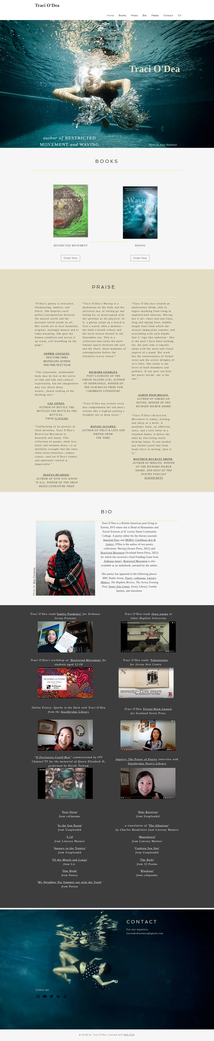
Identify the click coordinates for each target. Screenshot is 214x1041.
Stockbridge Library (75, 711)
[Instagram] (38, 996)
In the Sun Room (70, 825)
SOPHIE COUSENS (56, 353)
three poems (159, 613)
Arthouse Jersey (113, 561)
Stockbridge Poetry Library (147, 763)
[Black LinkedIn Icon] (58, 996)
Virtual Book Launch (157, 709)
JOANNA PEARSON (56, 475)
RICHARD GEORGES (103, 372)
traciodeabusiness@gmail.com (144, 933)
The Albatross (158, 825)
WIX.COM (129, 1035)
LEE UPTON (56, 403)
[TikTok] (65, 996)
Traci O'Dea (47, 5)
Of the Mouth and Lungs (69, 859)
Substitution (159, 660)
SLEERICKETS (153, 478)
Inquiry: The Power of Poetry (136, 759)
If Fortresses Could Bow (53, 757)
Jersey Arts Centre (119, 586)
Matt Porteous (34, 576)
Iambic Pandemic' (69, 613)
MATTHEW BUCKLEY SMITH (152, 459)
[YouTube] (45, 996)
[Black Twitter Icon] (51, 996)
